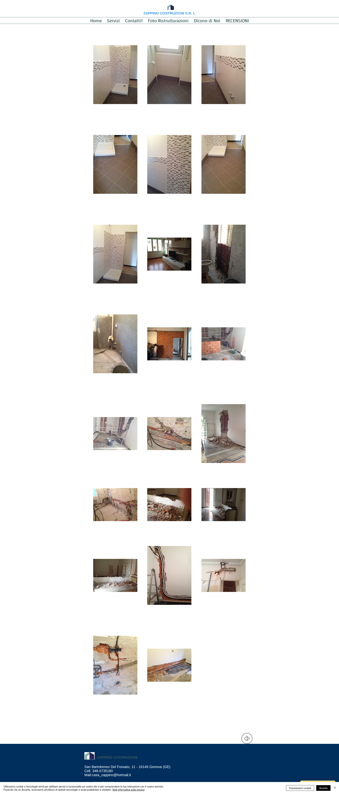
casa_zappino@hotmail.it (111, 775)
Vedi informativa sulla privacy (128, 789)
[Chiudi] (335, 788)
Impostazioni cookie (300, 788)
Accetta (323, 788)
